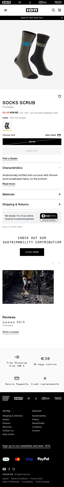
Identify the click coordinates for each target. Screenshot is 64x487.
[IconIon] (6, 2)
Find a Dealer (10, 158)
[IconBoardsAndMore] (5, 398)
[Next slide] (59, 263)
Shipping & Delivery (12, 415)
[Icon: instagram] (13, 469)
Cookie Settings (42, 481)
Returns (6, 423)
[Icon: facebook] (9, 469)
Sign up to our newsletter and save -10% (26, 446)
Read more (8, 184)
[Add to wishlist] (60, 96)
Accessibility (27, 481)
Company (37, 426)
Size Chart (50, 135)
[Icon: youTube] (4, 469)
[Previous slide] (52, 263)
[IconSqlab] (43, 2)
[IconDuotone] (19, 2)
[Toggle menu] (5, 10)
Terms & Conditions (19, 478)
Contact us (8, 430)
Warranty (7, 426)
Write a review (10, 332)
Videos (35, 419)
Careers (36, 430)
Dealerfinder (38, 423)
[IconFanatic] (30, 2)
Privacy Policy (36, 478)
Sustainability (39, 415)
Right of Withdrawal (10, 481)
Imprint (5, 478)
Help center (8, 434)
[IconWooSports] (58, 2)
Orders (5, 419)
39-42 (32, 141)
